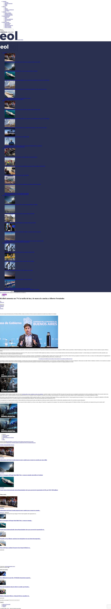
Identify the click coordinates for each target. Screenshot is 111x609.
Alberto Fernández (5, 435)
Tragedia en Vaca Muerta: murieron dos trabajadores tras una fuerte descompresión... (20, 538)
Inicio (1, 292)
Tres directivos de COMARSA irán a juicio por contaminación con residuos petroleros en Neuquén (23, 184)
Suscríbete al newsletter (4, 600)
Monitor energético (5, 22)
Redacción (2, 302)
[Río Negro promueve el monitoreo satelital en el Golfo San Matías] (10, 174)
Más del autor (11, 444)
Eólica (6, 18)
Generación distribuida (9, 19)
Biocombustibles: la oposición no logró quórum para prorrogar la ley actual (19, 441)
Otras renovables (8, 20)
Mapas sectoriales (8, 26)
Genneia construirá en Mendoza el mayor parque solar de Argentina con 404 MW (19, 213)
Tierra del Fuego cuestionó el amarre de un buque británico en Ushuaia (17, 98)
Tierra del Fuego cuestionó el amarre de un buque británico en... (15, 547)
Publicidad (4, 605)
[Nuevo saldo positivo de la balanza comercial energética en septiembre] (10, 287)
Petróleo (6, 8)
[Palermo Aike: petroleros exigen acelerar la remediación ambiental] (10, 192)
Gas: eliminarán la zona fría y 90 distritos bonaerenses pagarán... (15, 577)
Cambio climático (8, 12)
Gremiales (6, 2)
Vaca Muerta (7, 10)
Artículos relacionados (4, 444)
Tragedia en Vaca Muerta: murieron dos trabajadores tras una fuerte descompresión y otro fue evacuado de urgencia (26, 89)
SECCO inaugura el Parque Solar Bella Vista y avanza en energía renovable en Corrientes (21, 71)
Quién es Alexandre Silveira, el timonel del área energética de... (15, 595)
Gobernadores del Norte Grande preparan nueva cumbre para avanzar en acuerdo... (20, 510)
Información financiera (9, 25)
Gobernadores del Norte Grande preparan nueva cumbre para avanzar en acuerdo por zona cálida (22, 61)
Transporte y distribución (9, 9)
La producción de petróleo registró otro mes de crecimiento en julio (17, 136)
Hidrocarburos (7, 24)
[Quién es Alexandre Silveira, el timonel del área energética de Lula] (3, 593)
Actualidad (4, 1)
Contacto (4, 606)
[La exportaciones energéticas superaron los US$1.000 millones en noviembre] (10, 269)
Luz (3, 438)
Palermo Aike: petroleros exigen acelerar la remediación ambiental (17, 193)
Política (6, 4)
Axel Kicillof (4, 436)
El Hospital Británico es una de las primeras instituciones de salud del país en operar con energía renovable (24, 240)
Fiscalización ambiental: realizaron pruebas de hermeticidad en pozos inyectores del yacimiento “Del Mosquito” (25, 166)
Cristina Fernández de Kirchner (8, 437)
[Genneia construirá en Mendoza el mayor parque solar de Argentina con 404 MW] (10, 212)
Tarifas (6, 5)
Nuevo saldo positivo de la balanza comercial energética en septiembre (17, 288)
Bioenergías (7, 17)
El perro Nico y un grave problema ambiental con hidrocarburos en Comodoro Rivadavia (21, 156)
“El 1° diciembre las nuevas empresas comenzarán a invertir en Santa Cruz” (18, 279)
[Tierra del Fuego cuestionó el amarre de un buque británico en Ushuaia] (10, 97)
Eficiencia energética (8, 13)
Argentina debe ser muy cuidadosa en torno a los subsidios (32, 394)
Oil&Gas (4, 6)
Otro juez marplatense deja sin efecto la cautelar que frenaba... (15, 586)
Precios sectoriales (8, 27)
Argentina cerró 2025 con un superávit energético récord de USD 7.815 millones (19, 261)
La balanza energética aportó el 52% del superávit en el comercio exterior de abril (19, 252)
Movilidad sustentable (9, 14)
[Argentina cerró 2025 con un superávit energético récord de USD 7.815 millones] (10, 260)
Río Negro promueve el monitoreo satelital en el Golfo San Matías (17, 175)
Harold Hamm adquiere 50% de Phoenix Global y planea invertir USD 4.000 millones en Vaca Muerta (23, 145)
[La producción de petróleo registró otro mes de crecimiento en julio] (10, 135)
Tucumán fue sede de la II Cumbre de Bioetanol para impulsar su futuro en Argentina (20, 222)
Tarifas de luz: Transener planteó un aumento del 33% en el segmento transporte (21, 442)
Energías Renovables (6, 16)
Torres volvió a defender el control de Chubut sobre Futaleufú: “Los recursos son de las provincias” (23, 231)
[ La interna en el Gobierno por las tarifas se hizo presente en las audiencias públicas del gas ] (55, 358)
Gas (5, 7)
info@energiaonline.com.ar (10, 566)
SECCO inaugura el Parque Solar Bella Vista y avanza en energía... (16, 520)
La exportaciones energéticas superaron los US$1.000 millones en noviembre (19, 270)
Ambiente (4, 11)
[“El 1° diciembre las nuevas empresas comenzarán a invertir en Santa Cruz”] (10, 278)
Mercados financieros (8, 3)
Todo (6, 99)
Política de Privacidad (6, 604)
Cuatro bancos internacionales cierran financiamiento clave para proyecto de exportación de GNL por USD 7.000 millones (27, 80)
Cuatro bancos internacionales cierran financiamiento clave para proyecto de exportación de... (22, 529)
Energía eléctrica (8, 23)
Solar (6, 21)
